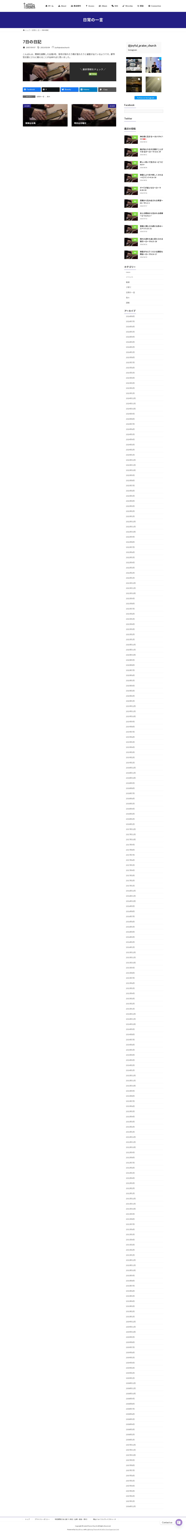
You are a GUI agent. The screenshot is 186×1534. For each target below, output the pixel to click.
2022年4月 (130, 562)
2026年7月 (130, 321)
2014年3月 (130, 1060)
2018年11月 (131, 773)
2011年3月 (130, 1245)
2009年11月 (131, 1327)
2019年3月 (130, 752)
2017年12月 (131, 829)
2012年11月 (131, 1142)
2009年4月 (130, 1363)
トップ (27, 1519)
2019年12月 (131, 706)
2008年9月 (130, 1399)
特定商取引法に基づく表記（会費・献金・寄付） (71, 1519)
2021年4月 (130, 624)
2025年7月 (130, 362)
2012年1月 (130, 1193)
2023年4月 (130, 501)
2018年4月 (130, 809)
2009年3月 (130, 1368)
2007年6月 (130, 1475)
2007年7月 (130, 1470)
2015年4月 (130, 993)
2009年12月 (131, 1322)
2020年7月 (130, 670)
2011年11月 (131, 1204)
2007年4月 (130, 1486)
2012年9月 (130, 1152)
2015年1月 (130, 1009)
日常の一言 (40, 97)
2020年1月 (130, 701)
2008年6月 (130, 1414)
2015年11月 (131, 957)
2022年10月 (131, 532)
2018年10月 (131, 778)
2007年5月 (130, 1481)
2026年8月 (130, 316)
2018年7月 (130, 793)
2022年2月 (130, 573)
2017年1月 (130, 886)
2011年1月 (130, 1255)
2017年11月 (131, 834)
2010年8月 (130, 1281)
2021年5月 (130, 619)
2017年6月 (130, 860)
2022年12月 (131, 521)
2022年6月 (130, 552)
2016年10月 (131, 901)
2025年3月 (130, 383)
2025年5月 (130, 373)
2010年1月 (130, 1316)
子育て (128, 287)
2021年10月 (131, 593)
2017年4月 (130, 870)
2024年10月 (131, 409)
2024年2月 (130, 450)
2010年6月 (130, 1291)
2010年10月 (131, 1270)
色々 (48, 97)
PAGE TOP (179, 1485)
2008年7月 (130, 1409)
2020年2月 (130, 696)
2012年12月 (131, 1137)
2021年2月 (130, 634)
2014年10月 (131, 1024)
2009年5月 (130, 1357)
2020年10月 (131, 655)
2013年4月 (130, 1116)
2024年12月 (131, 398)
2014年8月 (130, 1034)
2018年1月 (130, 824)
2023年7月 (130, 485)
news (128, 272)
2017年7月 (130, 855)
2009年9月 (130, 1337)
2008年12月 (131, 1383)
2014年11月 (131, 1019)
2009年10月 (131, 1332)
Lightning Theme (92, 1529)
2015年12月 (131, 952)
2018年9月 (130, 783)
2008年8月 (130, 1404)
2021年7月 (130, 609)
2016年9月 (130, 906)
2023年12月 (131, 460)
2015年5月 (130, 988)
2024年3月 (130, 444)
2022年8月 (130, 542)
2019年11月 (131, 711)
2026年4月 (130, 337)
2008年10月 (131, 1393)
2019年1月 (130, 762)
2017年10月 (131, 839)
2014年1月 (130, 1070)
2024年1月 (130, 455)
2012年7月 (130, 1162)
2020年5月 (130, 680)
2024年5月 (130, 434)
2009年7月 (130, 1347)
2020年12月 (131, 644)
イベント (129, 277)
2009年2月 (130, 1373)
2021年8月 (130, 603)
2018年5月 (130, 804)
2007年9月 (130, 1460)
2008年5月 (130, 1419)
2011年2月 (130, 1250)
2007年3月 (130, 1491)
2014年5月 (130, 1050)
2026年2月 (130, 347)
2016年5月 (130, 927)
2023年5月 (130, 496)
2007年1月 (130, 1501)
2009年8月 (130, 1342)
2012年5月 (130, 1173)
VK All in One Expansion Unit (109, 1529)
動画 (128, 282)
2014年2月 (130, 1065)
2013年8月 (130, 1096)
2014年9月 (130, 1029)
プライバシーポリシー (42, 1519)
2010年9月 (130, 1275)
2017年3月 (130, 875)
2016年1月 (130, 947)
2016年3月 (130, 937)
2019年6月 (130, 737)
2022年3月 (130, 568)
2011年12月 (131, 1199)
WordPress (79, 1529)
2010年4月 (130, 1301)
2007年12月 (131, 1445)
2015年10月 (131, 962)
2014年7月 (130, 1039)
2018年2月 (130, 819)
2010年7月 (130, 1286)
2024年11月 (131, 403)
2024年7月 (130, 424)
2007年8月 (130, 1465)
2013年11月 (131, 1080)
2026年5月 (130, 332)
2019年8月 (130, 727)
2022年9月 (130, 537)
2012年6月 (130, 1168)
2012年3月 (130, 1183)
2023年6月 (130, 491)
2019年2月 (130, 757)
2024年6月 (130, 429)
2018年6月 (130, 798)
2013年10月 (131, 1086)
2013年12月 (131, 1075)
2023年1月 (130, 516)
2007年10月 (131, 1455)
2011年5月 (130, 1234)
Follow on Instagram (145, 98)
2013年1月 (130, 1132)
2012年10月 (131, 1147)
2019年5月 (130, 742)
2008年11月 (131, 1388)
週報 (128, 303)
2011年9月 (130, 1214)
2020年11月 (131, 650)
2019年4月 (130, 747)
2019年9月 (130, 721)
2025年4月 (130, 378)
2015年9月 (130, 968)
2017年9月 (130, 845)
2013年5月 (130, 1111)
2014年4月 (130, 1055)
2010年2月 (130, 1311)
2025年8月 (130, 357)
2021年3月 (130, 629)
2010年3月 (130, 1306)
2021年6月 (130, 614)
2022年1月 (130, 578)
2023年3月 (130, 506)
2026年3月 (130, 342)
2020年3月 (130, 691)
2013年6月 (130, 1106)
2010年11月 (131, 1265)
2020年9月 (130, 660)
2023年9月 (130, 475)
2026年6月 (130, 327)
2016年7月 (130, 916)
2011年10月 (131, 1209)
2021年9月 (130, 598)
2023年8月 (130, 480)
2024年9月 (130, 414)
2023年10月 (131, 470)
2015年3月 (130, 998)
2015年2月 (130, 1004)
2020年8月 (130, 665)
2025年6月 (130, 367)
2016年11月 (131, 896)
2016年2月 (130, 942)
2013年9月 (130, 1091)
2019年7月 (130, 732)
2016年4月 (130, 932)
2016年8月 (130, 911)
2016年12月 (131, 891)
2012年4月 (130, 1178)
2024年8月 (130, 419)
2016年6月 (130, 922)
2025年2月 (130, 388)
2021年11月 (131, 588)
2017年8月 (130, 850)
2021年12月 (131, 583)
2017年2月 (130, 880)
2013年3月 (130, 1122)
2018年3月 (130, 814)
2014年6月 (130, 1045)
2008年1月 (130, 1440)
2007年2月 (130, 1496)
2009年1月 (130, 1378)
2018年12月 (131, 768)
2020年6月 (130, 675)
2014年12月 (131, 1014)
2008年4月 (130, 1424)
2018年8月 (130, 788)
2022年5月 (130, 557)
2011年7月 (130, 1224)
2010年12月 (131, 1260)
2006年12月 (131, 1506)
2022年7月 (130, 547)
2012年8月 (130, 1157)
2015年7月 (130, 978)
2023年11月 (131, 465)
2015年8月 (130, 973)
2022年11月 (131, 527)
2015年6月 (130, 983)
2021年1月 (130, 639)
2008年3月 (130, 1429)
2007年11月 (131, 1450)
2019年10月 (131, 716)
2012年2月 (130, 1188)
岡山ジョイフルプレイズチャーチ (104, 1519)
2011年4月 (130, 1239)
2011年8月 (130, 1219)
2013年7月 (130, 1101)
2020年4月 (130, 685)
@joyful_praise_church (142, 45)
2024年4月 (130, 439)
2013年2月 (130, 1127)
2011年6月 (130, 1229)
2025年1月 (130, 393)
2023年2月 (130, 511)
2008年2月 (130, 1434)
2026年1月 (130, 352)
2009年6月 (130, 1352)
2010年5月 (130, 1296)
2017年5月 (130, 865)
